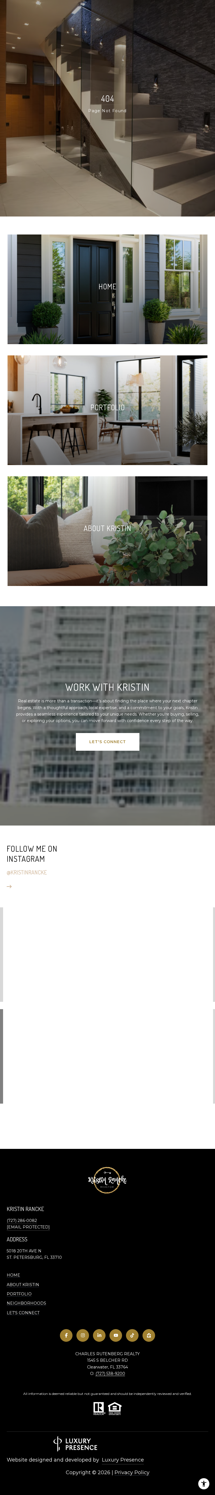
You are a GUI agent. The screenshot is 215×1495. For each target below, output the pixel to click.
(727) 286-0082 (22, 1220)
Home (13, 1275)
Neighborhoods (26, 1303)
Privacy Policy (131, 1472)
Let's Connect (23, 1313)
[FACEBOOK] (66, 1335)
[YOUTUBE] (115, 1335)
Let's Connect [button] (107, 741)
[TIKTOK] (132, 1335)
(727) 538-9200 (110, 1373)
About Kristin (23, 1284)
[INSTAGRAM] (82, 1335)
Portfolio (19, 1293)
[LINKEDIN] (99, 1335)
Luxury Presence (123, 1460)
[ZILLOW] (148, 1335)
